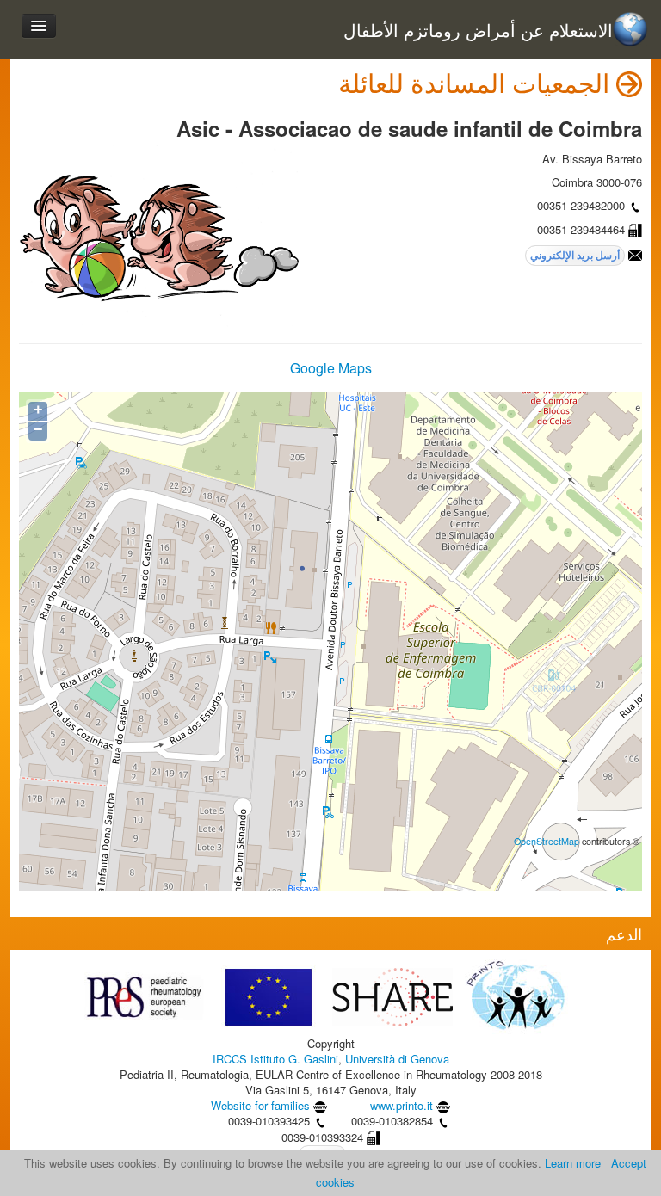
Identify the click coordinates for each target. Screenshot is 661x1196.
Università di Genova (397, 1059)
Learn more (573, 1163)
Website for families (260, 1105)
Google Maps (331, 368)
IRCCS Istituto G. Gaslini (275, 1059)
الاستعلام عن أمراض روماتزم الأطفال (478, 30)
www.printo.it (401, 1105)
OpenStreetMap (546, 841)
